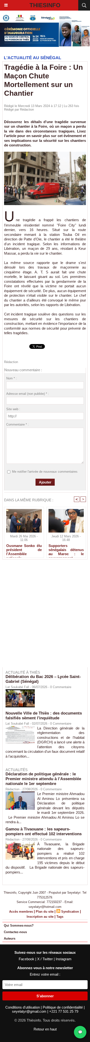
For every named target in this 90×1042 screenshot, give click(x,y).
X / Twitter (45, 959)
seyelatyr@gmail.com (29, 1011)
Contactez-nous (15, 932)
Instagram (64, 959)
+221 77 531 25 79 (63, 1011)
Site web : (13, 409)
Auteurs (9, 938)
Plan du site (45, 911)
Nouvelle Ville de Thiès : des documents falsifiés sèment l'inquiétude (44, 715)
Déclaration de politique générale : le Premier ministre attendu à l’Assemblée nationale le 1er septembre (43, 779)
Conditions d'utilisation (23, 1007)
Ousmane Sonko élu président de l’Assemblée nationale (24, 550)
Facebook (27, 959)
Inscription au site (40, 916)
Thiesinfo (45, 5)
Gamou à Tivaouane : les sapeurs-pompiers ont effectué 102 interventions (44, 831)
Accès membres (21, 911)
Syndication (70, 911)
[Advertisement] (42, 616)
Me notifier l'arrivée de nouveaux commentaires (45, 471)
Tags (59, 916)
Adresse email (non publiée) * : (27, 393)
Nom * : (11, 378)
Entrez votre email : (45, 974)
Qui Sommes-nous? (19, 925)
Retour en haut (45, 1029)
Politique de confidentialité (63, 1007)
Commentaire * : (17, 424)
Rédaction (27, 109)
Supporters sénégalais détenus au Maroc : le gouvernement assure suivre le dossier (66, 550)
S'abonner (45, 996)
